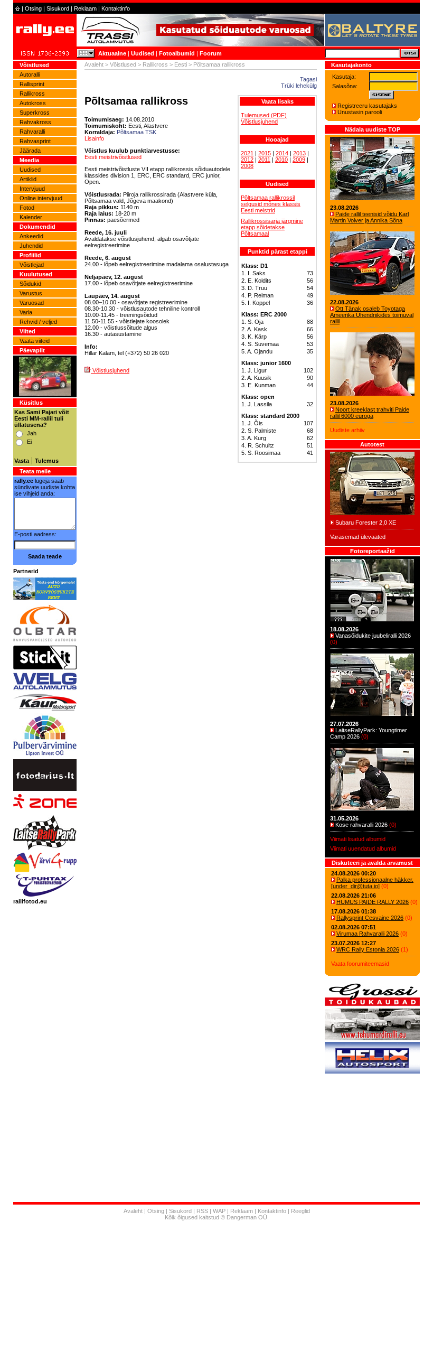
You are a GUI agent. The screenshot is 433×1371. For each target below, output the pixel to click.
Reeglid (300, 1211)
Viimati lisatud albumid (357, 839)
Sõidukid (30, 284)
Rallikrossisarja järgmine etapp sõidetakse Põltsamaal (272, 227)
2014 (282, 153)
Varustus (31, 293)
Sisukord (57, 8)
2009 (299, 159)
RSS (202, 1211)
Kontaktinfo (115, 8)
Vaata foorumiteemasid (360, 963)
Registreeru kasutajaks (367, 105)
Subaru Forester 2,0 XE (365, 522)
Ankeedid (31, 236)
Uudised (142, 53)
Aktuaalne (112, 53)
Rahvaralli (32, 131)
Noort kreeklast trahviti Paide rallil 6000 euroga (369, 412)
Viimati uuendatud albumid (363, 848)
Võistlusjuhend (259, 121)
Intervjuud (32, 188)
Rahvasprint (35, 141)
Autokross (33, 103)
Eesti (180, 64)
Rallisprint (32, 84)
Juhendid (31, 246)
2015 (264, 153)
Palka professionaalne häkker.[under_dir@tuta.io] (372, 882)
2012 (247, 159)
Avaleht (93, 64)
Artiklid (28, 179)
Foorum (211, 53)
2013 (299, 153)
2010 (281, 159)
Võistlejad (32, 265)
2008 (247, 166)
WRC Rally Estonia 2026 (367, 949)
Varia (26, 312)
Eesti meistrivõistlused (113, 157)
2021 (247, 153)
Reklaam (85, 8)
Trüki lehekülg (299, 85)
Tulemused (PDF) (264, 115)
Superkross (35, 112)
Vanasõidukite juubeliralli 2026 (373, 635)
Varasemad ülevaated (357, 537)
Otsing (33, 8)
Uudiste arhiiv (347, 430)
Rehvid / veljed (38, 322)
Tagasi (308, 79)
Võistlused (123, 64)
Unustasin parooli (359, 112)
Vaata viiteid (35, 341)
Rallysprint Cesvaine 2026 (369, 918)
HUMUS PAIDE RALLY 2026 (372, 902)
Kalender (31, 217)
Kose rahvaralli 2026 (361, 825)
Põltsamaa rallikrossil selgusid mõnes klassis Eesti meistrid (270, 203)
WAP (219, 1211)
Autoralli (30, 74)
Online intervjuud (41, 198)
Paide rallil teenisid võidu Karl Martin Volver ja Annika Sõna (369, 217)
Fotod (27, 207)
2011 (264, 159)
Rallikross (32, 93)
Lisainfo (94, 138)
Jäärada (30, 150)
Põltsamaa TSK (136, 132)
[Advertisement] (216, 1297)
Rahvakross (35, 122)
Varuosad (32, 303)
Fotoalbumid (177, 53)
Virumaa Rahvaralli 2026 (367, 933)
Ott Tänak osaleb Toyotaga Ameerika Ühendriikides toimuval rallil (371, 314)
